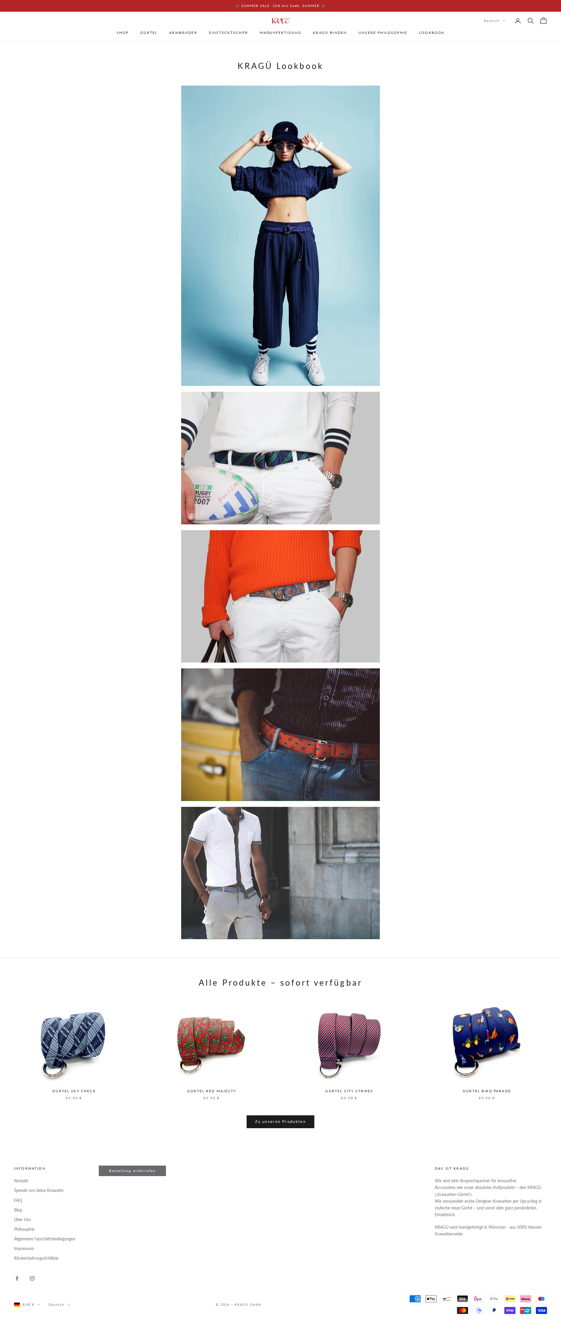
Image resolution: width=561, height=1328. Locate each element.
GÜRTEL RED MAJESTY (211, 1091)
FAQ (18, 1200)
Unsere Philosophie (383, 33)
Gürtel (148, 33)
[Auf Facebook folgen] (17, 1278)
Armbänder (183, 33)
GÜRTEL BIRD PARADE (487, 1091)
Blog (18, 1209)
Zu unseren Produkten (280, 1121)
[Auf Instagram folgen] (32, 1278)
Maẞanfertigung (280, 33)
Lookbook (431, 33)
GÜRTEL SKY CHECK (74, 1091)
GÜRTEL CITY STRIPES (349, 1091)
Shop (123, 33)
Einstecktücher (228, 33)
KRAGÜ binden (330, 33)
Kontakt (21, 1180)
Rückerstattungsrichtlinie (36, 1258)
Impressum (24, 1248)
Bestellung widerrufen (132, 1170)
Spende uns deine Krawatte (38, 1190)
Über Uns (22, 1219)
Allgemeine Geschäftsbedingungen (44, 1238)
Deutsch (492, 20)
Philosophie (24, 1229)
